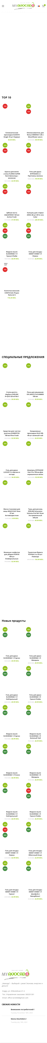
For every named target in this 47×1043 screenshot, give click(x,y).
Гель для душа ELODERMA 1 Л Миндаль (35, 658)
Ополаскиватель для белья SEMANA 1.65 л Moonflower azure (35, 135)
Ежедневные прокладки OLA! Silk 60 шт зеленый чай (35, 433)
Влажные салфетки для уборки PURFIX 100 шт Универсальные (12, 555)
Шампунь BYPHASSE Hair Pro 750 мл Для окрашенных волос (35, 472)
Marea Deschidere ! (19, 1019)
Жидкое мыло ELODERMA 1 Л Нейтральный (11, 814)
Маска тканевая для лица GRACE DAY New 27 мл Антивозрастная (11, 512)
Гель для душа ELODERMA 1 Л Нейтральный (12, 697)
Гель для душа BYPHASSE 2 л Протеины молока (35, 174)
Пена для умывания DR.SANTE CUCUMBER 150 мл (35, 394)
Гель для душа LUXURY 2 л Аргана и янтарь (11, 472)
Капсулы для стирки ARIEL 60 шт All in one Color (35, 215)
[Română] (39, 6)
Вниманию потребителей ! (22, 1009)
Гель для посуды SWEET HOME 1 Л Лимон (35, 254)
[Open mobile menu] (3, 6)
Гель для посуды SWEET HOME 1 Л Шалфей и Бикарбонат (35, 893)
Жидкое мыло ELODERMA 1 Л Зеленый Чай (35, 736)
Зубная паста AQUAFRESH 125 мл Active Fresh (11, 215)
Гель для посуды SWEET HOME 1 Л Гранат (12, 892)
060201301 (30, 994)
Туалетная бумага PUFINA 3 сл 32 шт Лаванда (35, 554)
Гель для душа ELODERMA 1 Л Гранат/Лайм (35, 697)
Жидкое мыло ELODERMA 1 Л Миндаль (35, 775)
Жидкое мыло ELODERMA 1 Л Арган (11, 735)
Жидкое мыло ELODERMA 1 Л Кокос (11, 774)
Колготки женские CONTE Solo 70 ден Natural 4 (11, 293)
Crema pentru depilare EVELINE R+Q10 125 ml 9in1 (12, 394)
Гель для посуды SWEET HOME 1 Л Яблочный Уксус (35, 853)
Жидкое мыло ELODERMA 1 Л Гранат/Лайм (11, 254)
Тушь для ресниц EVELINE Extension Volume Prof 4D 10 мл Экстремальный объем (35, 513)
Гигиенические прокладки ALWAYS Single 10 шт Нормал (12, 135)
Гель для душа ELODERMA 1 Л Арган (11, 657)
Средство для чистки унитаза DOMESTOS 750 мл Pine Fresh (11, 433)
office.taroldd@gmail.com (18, 998)
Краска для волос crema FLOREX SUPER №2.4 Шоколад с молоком (11, 175)
